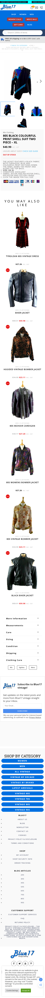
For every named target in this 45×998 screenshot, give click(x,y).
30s (22, 879)
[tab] (22, 618)
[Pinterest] (31, 963)
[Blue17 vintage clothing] (8, 7)
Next (41, 83)
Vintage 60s (22, 793)
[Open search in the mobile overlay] (22, 32)
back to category (19, 45)
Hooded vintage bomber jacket (22, 369)
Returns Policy (22, 922)
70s (22, 895)
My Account (22, 855)
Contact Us (22, 831)
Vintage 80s (22, 804)
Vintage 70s (22, 799)
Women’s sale (14, 19)
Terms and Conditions (22, 843)
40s (22, 883)
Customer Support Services (22, 914)
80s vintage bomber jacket (22, 539)
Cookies (22, 835)
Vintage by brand (22, 782)
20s (22, 875)
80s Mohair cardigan (22, 425)
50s (22, 887)
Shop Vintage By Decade (16, 47)
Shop (13, 14)
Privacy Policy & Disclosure (22, 839)
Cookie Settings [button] (12, 990)
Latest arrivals (22, 788)
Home (31, 45)
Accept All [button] (25, 990)
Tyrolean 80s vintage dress (22, 256)
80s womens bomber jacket (22, 482)
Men (32, 14)
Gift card (18, 25)
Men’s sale (32, 19)
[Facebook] (13, 963)
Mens (33, 667)
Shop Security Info (22, 859)
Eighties (21, 667)
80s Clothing (32, 47)
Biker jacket (22, 312)
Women (23, 14)
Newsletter (22, 827)
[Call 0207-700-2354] (41, 7)
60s (22, 891)
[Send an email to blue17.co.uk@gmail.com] (36, 7)
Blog (29, 25)
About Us (22, 819)
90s (22, 903)
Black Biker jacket (23, 595)
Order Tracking (22, 863)
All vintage (22, 771)
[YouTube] (25, 963)
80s (11, 667)
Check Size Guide (30, 151)
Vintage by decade (22, 777)
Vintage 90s (22, 809)
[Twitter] (19, 963)
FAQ (22, 918)
